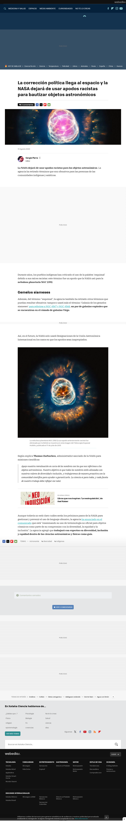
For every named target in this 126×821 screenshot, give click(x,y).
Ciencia (42, 66)
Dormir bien (89, 697)
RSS (95, 731)
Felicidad (65, 66)
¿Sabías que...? (11, 713)
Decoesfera (94, 769)
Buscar (116, 744)
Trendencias (94, 765)
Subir (113, 754)
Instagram (116, 8)
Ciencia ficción (30, 66)
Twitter (41, 104)
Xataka (8, 765)
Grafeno (32, 697)
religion (9, 723)
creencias (29, 727)
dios (47, 727)
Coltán (42, 697)
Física (8, 718)
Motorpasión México (78, 798)
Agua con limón (103, 697)
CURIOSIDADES (65, 8)
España (102, 66)
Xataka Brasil (11, 800)
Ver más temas (12, 733)
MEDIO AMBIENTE (48, 8)
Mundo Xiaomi (11, 781)
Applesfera (10, 772)
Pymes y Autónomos (110, 770)
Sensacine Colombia (43, 803)
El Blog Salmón (112, 765)
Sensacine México (43, 798)
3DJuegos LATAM (29, 797)
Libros (75, 66)
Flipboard (112, 8)
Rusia (93, 66)
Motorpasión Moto (78, 770)
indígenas (60, 541)
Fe (26, 723)
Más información (81, 818)
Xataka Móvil (11, 769)
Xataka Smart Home (11, 777)
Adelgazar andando (73, 697)
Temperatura (54, 66)
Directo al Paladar (63, 765)
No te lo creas (50, 713)
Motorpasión (78, 765)
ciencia (48, 723)
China (111, 66)
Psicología (29, 713)
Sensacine (43, 765)
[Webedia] (120, 1)
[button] (33, 157)
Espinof (42, 769)
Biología (28, 718)
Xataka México (11, 797)
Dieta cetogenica (55, 697)
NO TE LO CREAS (82, 8)
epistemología (11, 727)
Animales (84, 66)
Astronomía (34, 541)
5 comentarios (27, 104)
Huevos (119, 66)
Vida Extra (26, 769)
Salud (47, 718)
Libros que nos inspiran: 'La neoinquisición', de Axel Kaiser (80, 500)
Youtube (121, 8)
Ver (64, 607)
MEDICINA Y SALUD (17, 8)
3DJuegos (26, 765)
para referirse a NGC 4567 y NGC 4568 (49, 306)
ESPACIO (33, 8)
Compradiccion (96, 772)
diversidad (47, 541)
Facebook (108, 8)
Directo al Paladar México (63, 798)
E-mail (48, 104)
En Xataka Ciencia (63, 495)
